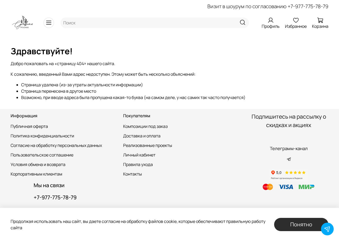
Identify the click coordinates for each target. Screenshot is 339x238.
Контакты (132, 174)
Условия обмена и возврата (38, 164)
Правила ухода (138, 164)
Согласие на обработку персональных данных (56, 145)
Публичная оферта (29, 126)
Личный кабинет (139, 155)
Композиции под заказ (145, 126)
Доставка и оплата (141, 136)
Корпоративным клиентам (36, 174)
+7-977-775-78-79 (308, 6)
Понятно (301, 224)
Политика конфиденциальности (42, 136)
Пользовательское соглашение (42, 155)
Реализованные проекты (147, 145)
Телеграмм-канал (289, 148)
